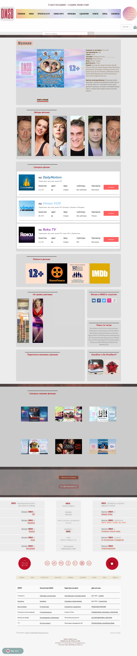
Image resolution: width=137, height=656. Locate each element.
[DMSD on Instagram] (109, 300)
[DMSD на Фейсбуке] (68, 563)
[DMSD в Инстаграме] (82, 563)
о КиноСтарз (102, 601)
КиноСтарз (68, 514)
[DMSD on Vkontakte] (94, 300)
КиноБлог (68, 512)
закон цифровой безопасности (36, 633)
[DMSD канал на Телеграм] (54, 563)
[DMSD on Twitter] (104, 300)
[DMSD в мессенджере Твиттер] (75, 563)
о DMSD (101, 596)
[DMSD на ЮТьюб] (47, 563)
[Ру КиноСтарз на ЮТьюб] (89, 563)
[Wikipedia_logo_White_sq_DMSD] (114, 300)
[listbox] (126, 27)
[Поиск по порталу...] (91, 33)
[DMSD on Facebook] (99, 300)
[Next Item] (116, 136)
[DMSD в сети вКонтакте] (61, 563)
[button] (43, 13)
